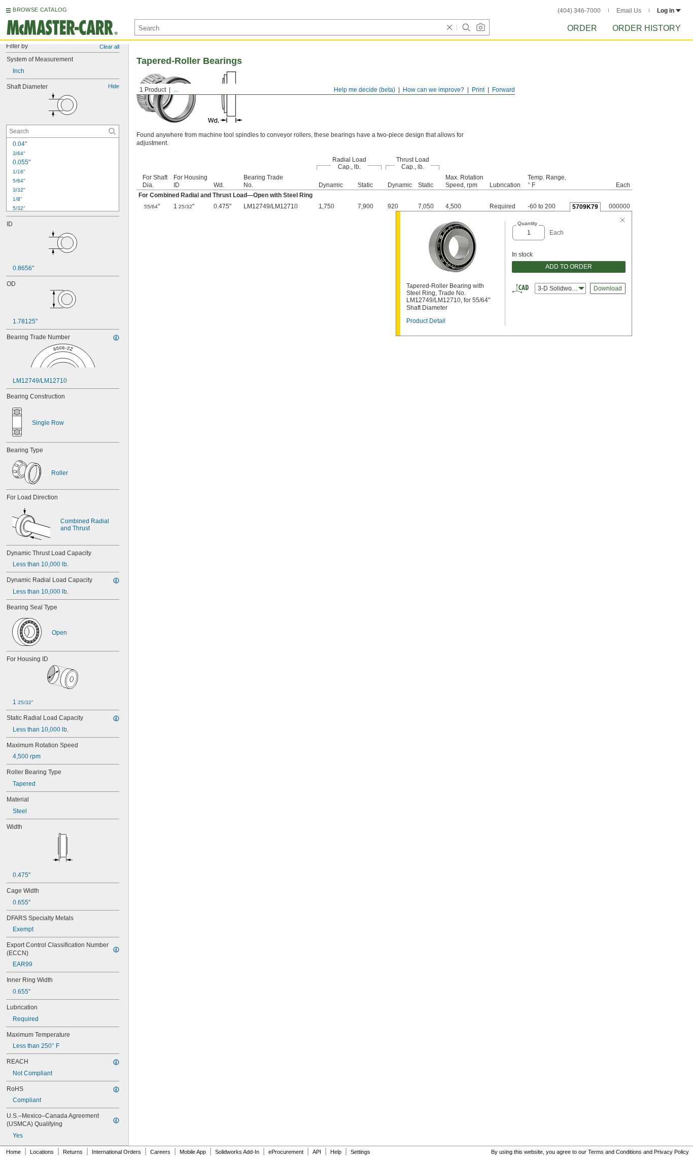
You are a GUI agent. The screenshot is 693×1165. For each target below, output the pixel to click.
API (317, 1152)
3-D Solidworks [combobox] (559, 288)
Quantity (527, 223)
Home (13, 1152)
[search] (112, 131)
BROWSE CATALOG (40, 10)
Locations (42, 1152)
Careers (160, 1152)
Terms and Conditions (615, 1152)
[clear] (449, 27)
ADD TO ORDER (568, 266)
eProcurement (285, 1152)
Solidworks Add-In (237, 1152)
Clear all (109, 47)
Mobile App (193, 1152)
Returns (73, 1152)
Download (608, 288)
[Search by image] (480, 27)
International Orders (116, 1152)
